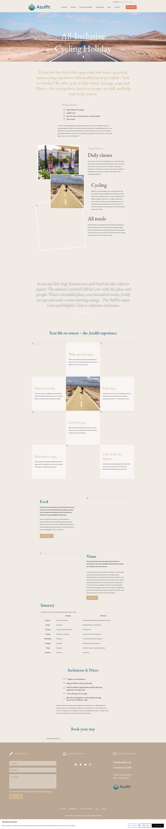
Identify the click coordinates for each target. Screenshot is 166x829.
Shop (104, 809)
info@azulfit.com (122, 762)
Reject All (145, 825)
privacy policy (47, 791)
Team (109, 7)
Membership (100, 7)
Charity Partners (86, 809)
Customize (133, 825)
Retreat (63, 809)
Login (130, 2)
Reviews (73, 7)
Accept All (157, 825)
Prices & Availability (85, 7)
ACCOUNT (123, 2)
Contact (117, 7)
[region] (83, 824)
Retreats (64, 7)
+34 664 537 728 (122, 767)
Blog (97, 809)
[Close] (164, 821)
